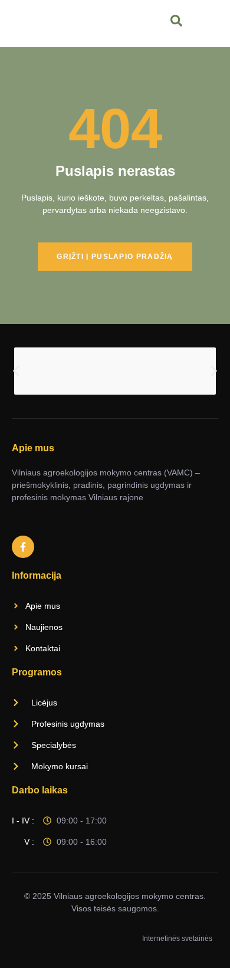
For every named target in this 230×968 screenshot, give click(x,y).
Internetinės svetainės (177, 938)
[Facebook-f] (23, 547)
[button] (16, 371)
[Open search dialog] (177, 23)
